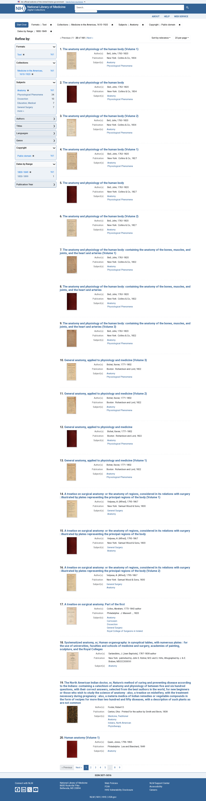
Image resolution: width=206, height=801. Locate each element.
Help (167, 16)
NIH (98, 797)
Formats (20, 46)
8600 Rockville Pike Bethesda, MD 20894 (70, 787)
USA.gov (112, 797)
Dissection (112, 624)
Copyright (21, 147)
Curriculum (112, 621)
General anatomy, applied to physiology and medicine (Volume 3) (105, 360)
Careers (153, 790)
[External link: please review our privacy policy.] (17, 789)
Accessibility (156, 786)
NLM (92, 797)
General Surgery (115, 510)
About (156, 16)
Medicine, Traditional (118, 716)
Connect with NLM (24, 783)
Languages (22, 133)
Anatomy (111, 62)
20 (181, 37)
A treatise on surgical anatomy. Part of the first (94, 604)
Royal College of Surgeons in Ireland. (125, 631)
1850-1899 (22, 176)
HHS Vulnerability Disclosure (119, 790)
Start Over (22, 24)
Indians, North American (119, 723)
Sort (160, 38)
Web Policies (111, 783)
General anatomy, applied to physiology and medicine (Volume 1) (105, 460)
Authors (20, 118)
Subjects (20, 82)
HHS (104, 797)
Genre (19, 140)
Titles (19, 126)
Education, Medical (26, 103)
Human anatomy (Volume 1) (82, 737)
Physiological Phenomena (119, 65)
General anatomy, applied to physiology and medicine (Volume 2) (105, 393)
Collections (22, 62)
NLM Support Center (160, 783)
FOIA (107, 786)
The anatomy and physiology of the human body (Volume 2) (100, 116)
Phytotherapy (114, 726)
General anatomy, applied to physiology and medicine (98, 427)
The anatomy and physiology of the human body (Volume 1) (100, 49)
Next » (90, 38)
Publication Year (24, 184)
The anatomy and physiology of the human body (93, 82)
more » (20, 111)
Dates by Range (24, 164)
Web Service (181, 16)
